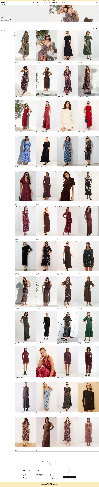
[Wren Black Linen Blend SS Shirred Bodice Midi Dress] (67, 45)
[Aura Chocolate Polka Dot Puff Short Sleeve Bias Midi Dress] (67, 291)
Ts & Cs (24, 477)
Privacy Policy (25, 478)
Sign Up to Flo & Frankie (39, 475)
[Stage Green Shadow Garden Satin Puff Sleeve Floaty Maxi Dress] (67, 326)
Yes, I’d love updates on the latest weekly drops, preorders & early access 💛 (69, 478)
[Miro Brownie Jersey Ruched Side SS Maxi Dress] (46, 432)
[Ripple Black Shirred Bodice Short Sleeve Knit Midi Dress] (46, 151)
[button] (8, 32)
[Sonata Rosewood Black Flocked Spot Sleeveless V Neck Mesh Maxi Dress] (88, 432)
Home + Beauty (51, 477)
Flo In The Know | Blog (39, 474)
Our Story (37, 472)
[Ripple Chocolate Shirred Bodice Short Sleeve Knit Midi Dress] (88, 291)
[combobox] (94, 28)
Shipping (24, 475)
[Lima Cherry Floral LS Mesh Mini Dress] (67, 361)
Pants (50, 474)
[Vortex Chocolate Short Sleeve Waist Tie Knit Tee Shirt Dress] (67, 186)
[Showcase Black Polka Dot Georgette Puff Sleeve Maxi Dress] (46, 256)
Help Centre (24, 474)
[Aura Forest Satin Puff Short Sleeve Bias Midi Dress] (88, 326)
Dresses (48, 461)
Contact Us (24, 472)
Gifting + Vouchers (52, 478)
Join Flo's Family (66, 470)
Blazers (50, 475)
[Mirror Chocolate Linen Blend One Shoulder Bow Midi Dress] (46, 221)
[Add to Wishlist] (35, 31)
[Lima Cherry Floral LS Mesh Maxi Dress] (46, 186)
